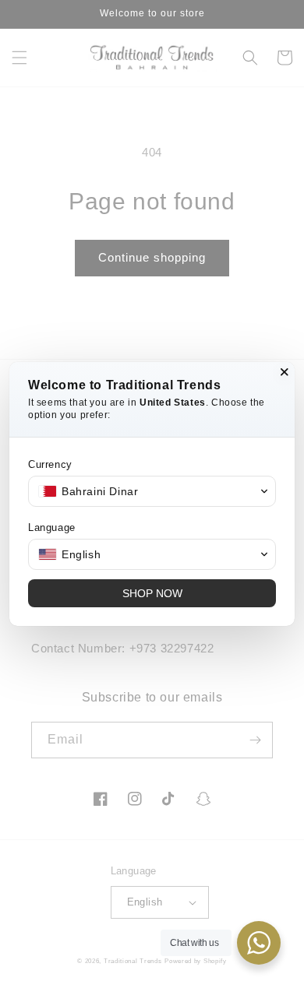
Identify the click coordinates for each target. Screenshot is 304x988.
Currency (50, 464)
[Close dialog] (284, 372)
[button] (152, 491)
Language (52, 527)
